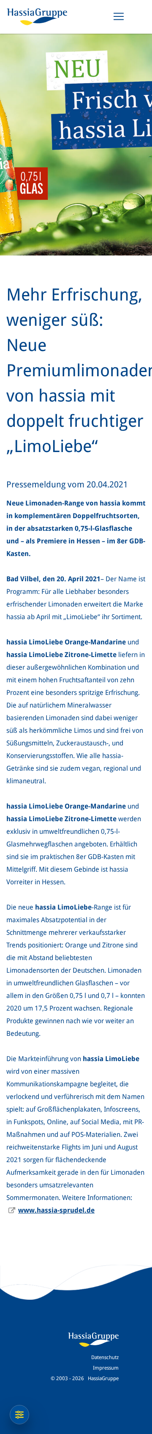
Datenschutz (105, 1357)
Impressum (106, 1368)
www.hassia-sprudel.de (56, 1210)
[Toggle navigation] (118, 16)
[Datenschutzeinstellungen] (19, 1414)
